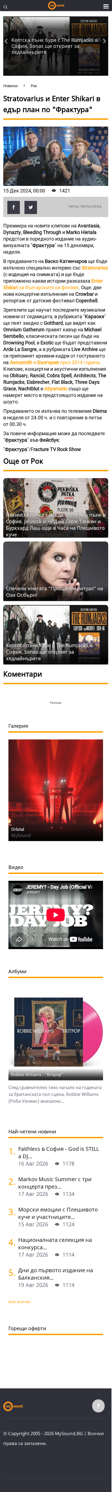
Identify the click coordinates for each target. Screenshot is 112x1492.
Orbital (17, 829)
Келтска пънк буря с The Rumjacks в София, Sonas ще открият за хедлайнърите (54, 46)
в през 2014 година (54, 362)
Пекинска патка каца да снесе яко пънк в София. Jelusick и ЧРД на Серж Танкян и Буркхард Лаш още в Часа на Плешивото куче (55, 524)
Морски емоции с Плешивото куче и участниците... (58, 1213)
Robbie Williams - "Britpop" (37, 1074)
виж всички (19, 1301)
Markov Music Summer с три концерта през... (55, 1182)
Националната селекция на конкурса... (55, 1243)
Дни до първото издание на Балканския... (55, 1273)
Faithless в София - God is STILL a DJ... (58, 1152)
